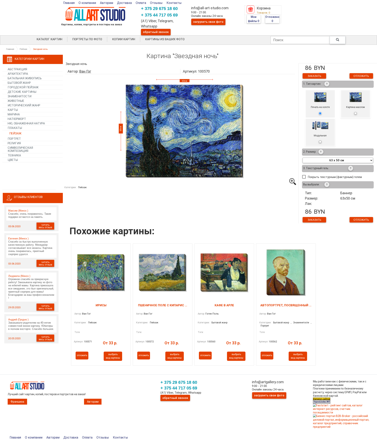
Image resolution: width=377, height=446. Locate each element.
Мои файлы (253, 19)
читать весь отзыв (45, 226)
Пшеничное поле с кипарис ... (162, 305)
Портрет (265, 325)
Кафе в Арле (224, 305)
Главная (69, 3)
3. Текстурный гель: (316, 168)
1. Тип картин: (312, 83)
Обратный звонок (156, 32)
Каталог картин (49, 39)
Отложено (272, 19)
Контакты (174, 3)
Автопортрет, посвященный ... (285, 305)
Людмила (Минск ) (19, 276)
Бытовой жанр (219, 322)
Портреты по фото (87, 39)
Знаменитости (301, 322)
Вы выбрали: (311, 184)
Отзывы (156, 3)
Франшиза (17, 401)
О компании (87, 3)
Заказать (314, 76)
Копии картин (123, 39)
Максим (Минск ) (18, 210)
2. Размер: (309, 151)
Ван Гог (85, 71)
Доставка (124, 3)
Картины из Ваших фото (165, 39)
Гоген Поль (212, 313)
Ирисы (101, 305)
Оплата (141, 3)
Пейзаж (23, 49)
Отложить (361, 76)
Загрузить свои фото (208, 22)
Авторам (106, 3)
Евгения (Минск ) (18, 238)
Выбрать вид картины (113, 356)
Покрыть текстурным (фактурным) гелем (335, 177)
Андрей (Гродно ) (18, 319)
